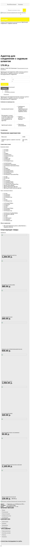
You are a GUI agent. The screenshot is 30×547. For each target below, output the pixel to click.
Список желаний (23, 16)
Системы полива (6, 532)
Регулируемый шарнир (7, 413)
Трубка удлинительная (7, 316)
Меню (3, 510)
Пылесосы (4, 527)
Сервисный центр (6, 515)
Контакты (20, 4)
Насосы (4, 534)
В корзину (4, 84)
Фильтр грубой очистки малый (9, 496)
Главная (3, 22)
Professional (5, 512)
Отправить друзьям (10, 92)
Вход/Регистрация (11, 4)
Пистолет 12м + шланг (7, 381)
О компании (5, 517)
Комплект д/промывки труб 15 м (9, 255)
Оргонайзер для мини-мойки (8, 284)
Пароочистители (6, 531)
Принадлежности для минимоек (13, 22)
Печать (6, 90)
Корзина (19, 16)
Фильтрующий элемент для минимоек (10, 432)
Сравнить (27, 16)
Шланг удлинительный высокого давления (12, 464)
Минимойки (5, 525)
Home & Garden (6, 513)
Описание (6, 94)
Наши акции (5, 521)
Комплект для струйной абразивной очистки (12, 349)
